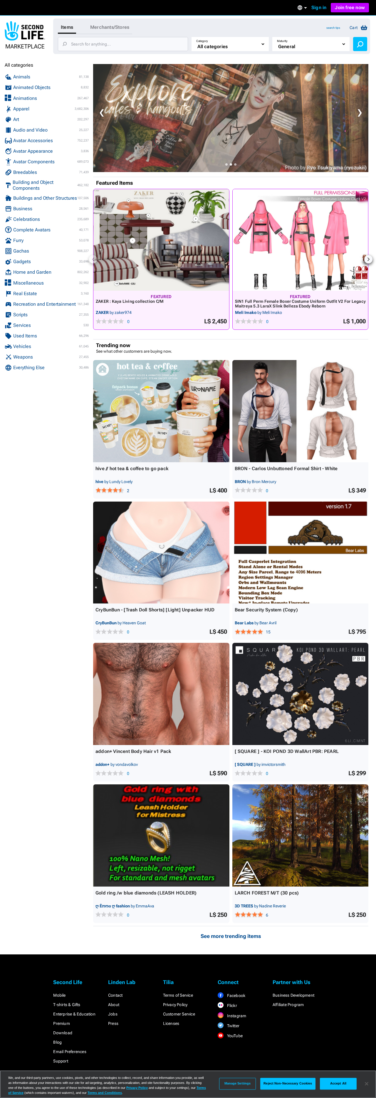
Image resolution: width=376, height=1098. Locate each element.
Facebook (235, 995)
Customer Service (179, 1014)
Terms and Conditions (105, 1092)
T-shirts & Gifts (66, 1004)
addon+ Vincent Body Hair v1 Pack (133, 751)
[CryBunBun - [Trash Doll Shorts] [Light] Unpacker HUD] (161, 553)
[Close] (366, 1083)
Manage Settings (237, 1083)
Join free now (350, 7)
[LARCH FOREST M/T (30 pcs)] (300, 835)
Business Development (293, 995)
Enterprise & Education (74, 1014)
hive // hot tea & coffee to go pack (131, 468)
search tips (333, 27)
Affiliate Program (288, 1004)
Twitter (232, 1025)
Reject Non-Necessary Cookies (287, 1083)
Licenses (171, 1023)
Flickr (231, 1005)
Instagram (236, 1015)
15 (268, 632)
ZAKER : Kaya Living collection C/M (130, 301)
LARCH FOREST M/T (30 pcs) (267, 893)
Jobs (113, 1014)
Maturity (282, 41)
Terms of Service (178, 995)
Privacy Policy (175, 1004)
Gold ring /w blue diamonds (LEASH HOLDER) (146, 893)
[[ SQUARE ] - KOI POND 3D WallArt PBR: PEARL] (300, 694)
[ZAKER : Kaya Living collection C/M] (161, 240)
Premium (61, 1023)
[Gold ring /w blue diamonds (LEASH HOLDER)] (161, 835)
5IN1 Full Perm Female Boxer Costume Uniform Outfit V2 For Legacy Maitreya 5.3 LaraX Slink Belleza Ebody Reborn (300, 303)
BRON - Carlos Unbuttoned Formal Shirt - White (286, 468)
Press (113, 1023)
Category (202, 41)
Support (60, 1061)
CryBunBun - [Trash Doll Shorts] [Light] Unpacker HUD (154, 610)
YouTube (234, 1035)
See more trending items (231, 936)
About (113, 1004)
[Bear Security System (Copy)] (300, 553)
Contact (115, 995)
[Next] (368, 259)
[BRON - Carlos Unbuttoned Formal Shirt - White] (300, 411)
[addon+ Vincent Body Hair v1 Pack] (161, 694)
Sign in (318, 7)
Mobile (59, 995)
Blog (57, 1042)
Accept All (338, 1083)
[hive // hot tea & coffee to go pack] (161, 411)
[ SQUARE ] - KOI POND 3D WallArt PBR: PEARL (287, 751)
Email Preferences (69, 1051)
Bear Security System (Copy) (266, 610)
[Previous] (93, 259)
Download (62, 1032)
